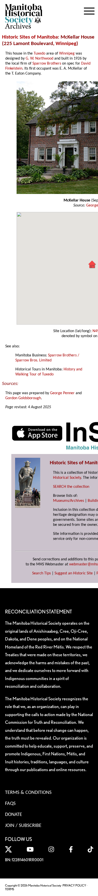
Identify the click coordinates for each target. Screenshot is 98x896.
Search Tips (41, 573)
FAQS (10, 803)
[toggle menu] (89, 10)
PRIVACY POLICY (74, 885)
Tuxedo (39, 54)
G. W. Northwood (39, 59)
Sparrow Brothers (46, 64)
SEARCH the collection (71, 487)
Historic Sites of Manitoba (30, 37)
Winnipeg (66, 43)
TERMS (9, 889)
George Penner (62, 393)
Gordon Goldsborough (23, 398)
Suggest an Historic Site (74, 573)
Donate (13, 814)
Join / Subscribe (23, 825)
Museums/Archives (68, 501)
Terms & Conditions (28, 792)
